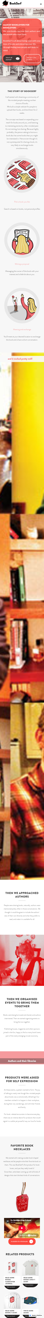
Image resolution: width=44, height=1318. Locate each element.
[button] (41, 3)
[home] (11, 5)
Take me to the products (31, 58)
